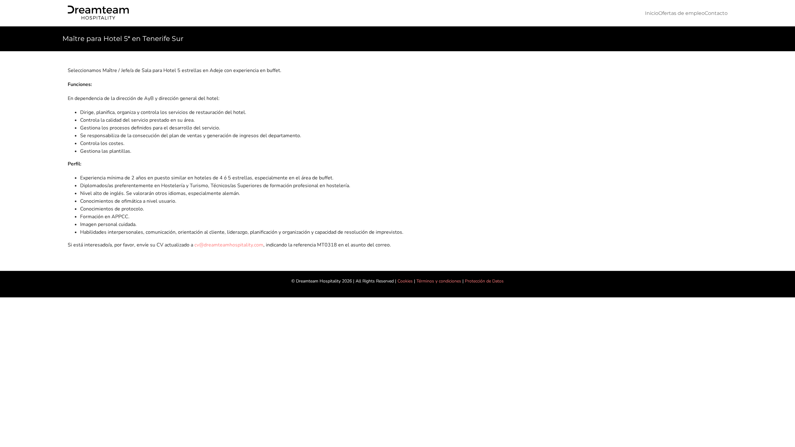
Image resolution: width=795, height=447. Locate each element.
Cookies (405, 281)
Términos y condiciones (438, 281)
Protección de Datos (484, 281)
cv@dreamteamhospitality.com (228, 245)
